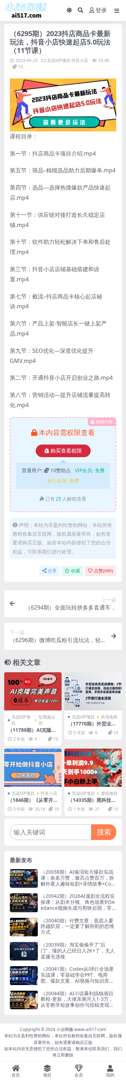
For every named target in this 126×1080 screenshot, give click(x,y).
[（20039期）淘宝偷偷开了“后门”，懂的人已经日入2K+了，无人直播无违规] (24, 951)
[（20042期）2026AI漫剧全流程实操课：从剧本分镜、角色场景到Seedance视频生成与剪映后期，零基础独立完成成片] (24, 902)
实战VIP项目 (58, 60)
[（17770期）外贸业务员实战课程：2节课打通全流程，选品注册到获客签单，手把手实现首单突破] (93, 691)
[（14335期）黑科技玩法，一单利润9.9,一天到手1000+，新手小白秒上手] (93, 768)
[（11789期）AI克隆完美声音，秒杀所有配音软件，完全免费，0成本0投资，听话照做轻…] (33, 691)
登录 (101, 10)
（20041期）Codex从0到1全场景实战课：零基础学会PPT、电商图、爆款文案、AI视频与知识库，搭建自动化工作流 (77, 977)
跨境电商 (109, 717)
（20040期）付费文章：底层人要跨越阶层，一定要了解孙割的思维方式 (77, 926)
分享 (52, 570)
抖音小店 (79, 60)
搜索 (104, 832)
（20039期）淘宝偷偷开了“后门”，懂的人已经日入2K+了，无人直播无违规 (78, 950)
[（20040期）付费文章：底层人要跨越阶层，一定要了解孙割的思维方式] (24, 927)
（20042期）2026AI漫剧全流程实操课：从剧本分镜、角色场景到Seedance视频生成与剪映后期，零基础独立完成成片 (78, 905)
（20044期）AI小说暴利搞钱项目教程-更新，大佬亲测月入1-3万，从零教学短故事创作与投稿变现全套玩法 (77, 1002)
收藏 (75, 570)
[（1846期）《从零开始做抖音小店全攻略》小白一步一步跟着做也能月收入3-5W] (33, 768)
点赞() (103, 570)
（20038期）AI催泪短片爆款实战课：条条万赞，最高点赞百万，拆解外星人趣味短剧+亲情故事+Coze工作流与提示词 (78, 880)
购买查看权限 (66, 451)
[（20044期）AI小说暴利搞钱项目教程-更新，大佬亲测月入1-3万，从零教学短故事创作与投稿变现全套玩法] (24, 1000)
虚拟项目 (109, 793)
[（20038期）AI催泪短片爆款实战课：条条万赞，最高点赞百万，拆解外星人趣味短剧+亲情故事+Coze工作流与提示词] (24, 878)
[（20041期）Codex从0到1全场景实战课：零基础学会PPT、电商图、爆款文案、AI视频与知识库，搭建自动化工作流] (24, 975)
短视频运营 (46, 720)
